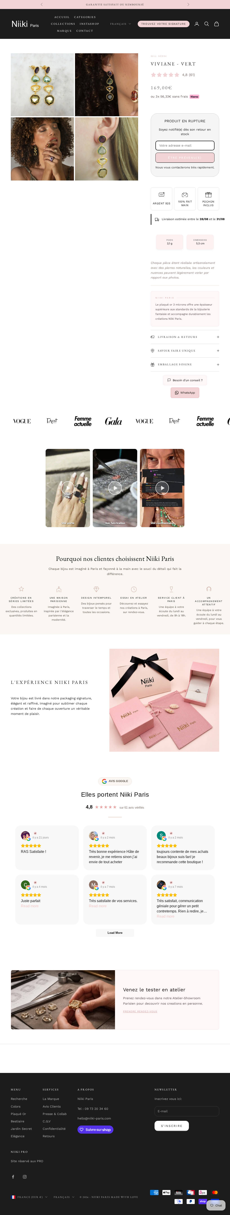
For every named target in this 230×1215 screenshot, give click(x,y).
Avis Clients (52, 1106)
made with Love (124, 1197)
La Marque (51, 1099)
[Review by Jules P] (170, 882)
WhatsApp (187, 392)
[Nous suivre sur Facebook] (13, 1177)
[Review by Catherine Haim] (103, 833)
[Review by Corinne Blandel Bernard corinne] (35, 882)
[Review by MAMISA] (103, 882)
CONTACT (84, 31)
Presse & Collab (55, 1114)
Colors (15, 1106)
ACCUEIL (62, 17)
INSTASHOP (89, 24)
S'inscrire (171, 1126)
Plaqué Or (18, 1114)
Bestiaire (17, 1121)
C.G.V (47, 1121)
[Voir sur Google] (25, 835)
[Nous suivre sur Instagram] (24, 1177)
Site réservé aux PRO (27, 1161)
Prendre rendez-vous (140, 1011)
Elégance (17, 1136)
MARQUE (64, 31)
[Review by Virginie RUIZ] (35, 833)
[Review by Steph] (170, 833)
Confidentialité (54, 1128)
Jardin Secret (21, 1128)
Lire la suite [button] (30, 906)
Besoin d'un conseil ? (188, 380)
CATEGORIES (85, 17)
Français (118, 23)
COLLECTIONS (63, 24)
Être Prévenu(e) (185, 157)
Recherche (19, 1099)
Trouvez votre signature (163, 23)
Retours (49, 1136)
